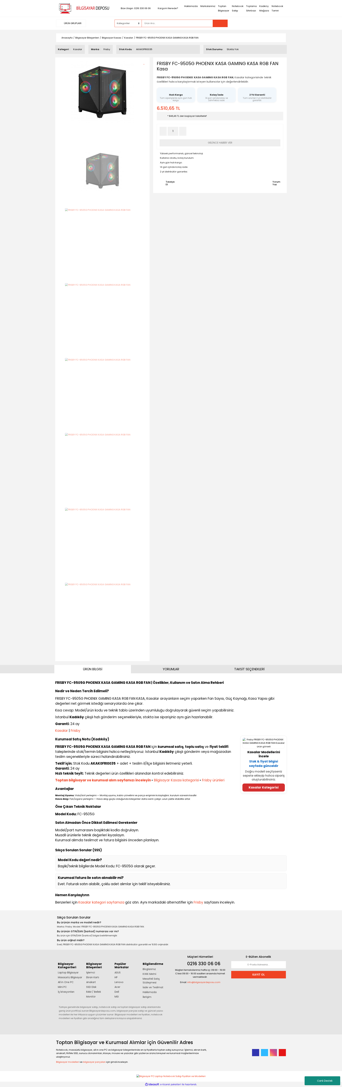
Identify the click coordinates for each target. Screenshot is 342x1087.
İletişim (147, 997)
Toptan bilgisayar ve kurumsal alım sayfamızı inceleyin (103, 780)
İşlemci (90, 972)
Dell (117, 992)
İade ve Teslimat (153, 987)
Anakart (91, 982)
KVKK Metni (149, 974)
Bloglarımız (149, 969)
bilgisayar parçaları (94, 1062)
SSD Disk (91, 987)
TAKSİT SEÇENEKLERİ (249, 669)
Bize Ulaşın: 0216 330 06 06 (136, 8)
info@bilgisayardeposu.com (203, 982)
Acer (117, 987)
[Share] (145, 68)
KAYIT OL (258, 974)
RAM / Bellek (93, 992)
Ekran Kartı (92, 977)
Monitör (91, 996)
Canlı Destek (325, 1081)
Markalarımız (207, 6)
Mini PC (62, 987)
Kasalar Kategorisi (264, 787)
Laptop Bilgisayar (68, 972)
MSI (117, 996)
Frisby (106, 49)
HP (116, 977)
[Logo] (83, 8)
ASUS (118, 972)
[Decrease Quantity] (163, 131)
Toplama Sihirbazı (251, 8)
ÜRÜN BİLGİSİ (92, 669)
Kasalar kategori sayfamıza (101, 902)
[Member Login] (259, 23)
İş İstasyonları (66, 992)
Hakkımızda (191, 6)
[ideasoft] (152, 1084)
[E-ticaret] (170, 1084)
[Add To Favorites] (145, 62)
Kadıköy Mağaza (264, 8)
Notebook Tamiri (277, 8)
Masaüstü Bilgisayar (70, 977)
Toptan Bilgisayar (223, 8)
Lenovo (119, 982)
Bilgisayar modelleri (67, 1062)
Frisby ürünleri (213, 780)
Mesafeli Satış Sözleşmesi (151, 980)
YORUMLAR (171, 669)
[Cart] (280, 23)
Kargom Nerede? (168, 8)
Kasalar (77, 49)
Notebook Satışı (237, 8)
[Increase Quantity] (182, 131)
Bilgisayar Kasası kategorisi (176, 780)
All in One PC (66, 982)
